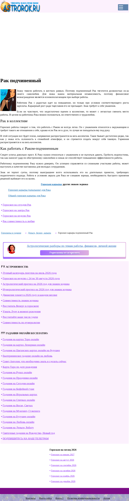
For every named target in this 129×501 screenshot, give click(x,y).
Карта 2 (60, 498)
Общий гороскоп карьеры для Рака (27, 195)
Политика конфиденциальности (83, 498)
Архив (106, 498)
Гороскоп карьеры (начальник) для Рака (29, 190)
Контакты (31, 498)
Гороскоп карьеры (51, 184)
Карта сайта (45, 498)
